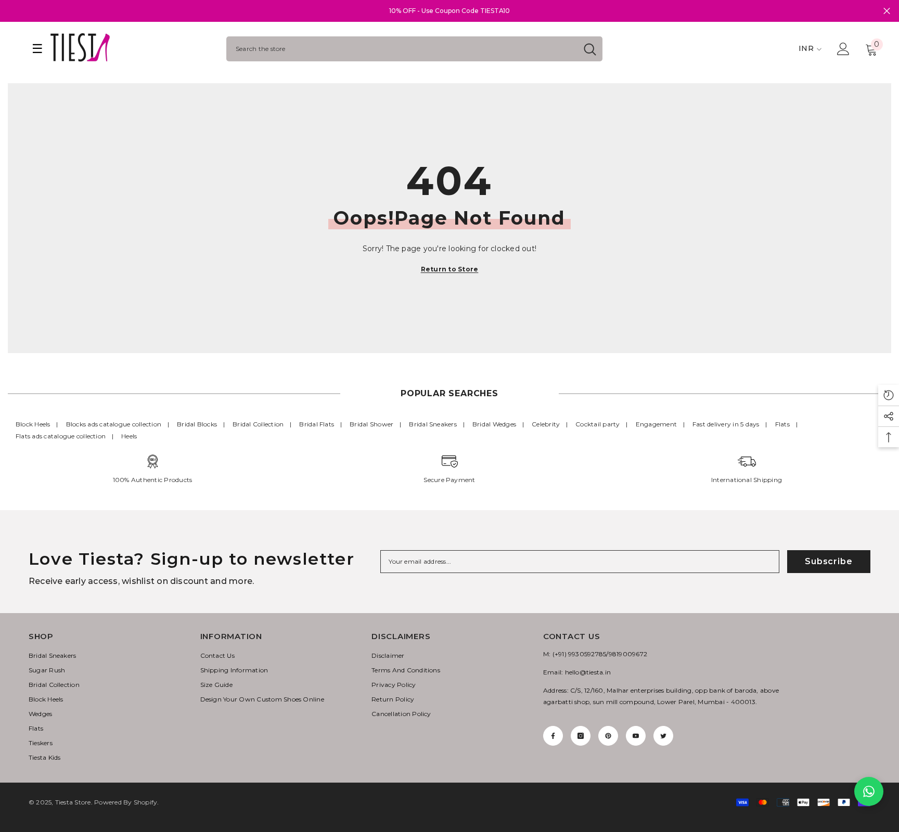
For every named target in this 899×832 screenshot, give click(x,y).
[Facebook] (553, 736)
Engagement (656, 424)
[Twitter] (663, 736)
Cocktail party (597, 424)
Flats (782, 424)
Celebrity (546, 424)
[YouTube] (636, 736)
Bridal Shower (371, 424)
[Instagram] (580, 736)
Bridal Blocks (197, 424)
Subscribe (828, 561)
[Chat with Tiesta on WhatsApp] (868, 791)
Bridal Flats (316, 424)
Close (886, 11)
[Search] (414, 48)
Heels (129, 436)
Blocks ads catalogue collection (113, 424)
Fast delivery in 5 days (726, 424)
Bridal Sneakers (433, 424)
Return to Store (450, 269)
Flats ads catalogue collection (61, 436)
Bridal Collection (258, 424)
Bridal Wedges (494, 424)
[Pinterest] (608, 736)
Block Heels (33, 424)
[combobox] (401, 48)
